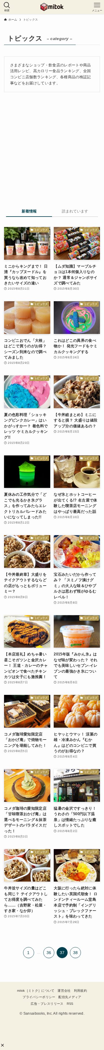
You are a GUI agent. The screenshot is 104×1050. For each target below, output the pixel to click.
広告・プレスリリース (47, 1003)
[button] (2, 1045)
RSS (70, 1003)
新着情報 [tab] (29, 211)
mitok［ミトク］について (36, 990)
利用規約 (80, 990)
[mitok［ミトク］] (51, 7)
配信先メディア (69, 997)
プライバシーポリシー (39, 997)
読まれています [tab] (75, 211)
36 (49, 952)
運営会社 (63, 990)
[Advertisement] (54, 147)
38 (75, 952)
